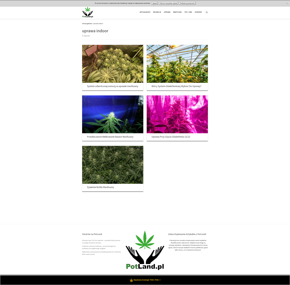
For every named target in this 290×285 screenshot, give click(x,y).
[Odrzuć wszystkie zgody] (287, 3)
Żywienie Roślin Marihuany (100, 187)
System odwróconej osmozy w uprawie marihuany (112, 86)
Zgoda (154, 3)
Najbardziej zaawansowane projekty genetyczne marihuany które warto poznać (101, 253)
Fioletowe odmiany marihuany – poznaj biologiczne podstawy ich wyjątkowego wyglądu (99, 247)
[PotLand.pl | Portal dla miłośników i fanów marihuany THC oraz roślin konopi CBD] (87, 11)
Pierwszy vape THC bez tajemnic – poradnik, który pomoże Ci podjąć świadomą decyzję (101, 241)
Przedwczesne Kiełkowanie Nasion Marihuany (110, 136)
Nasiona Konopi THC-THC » (147, 280)
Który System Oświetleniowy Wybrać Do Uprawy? (176, 86)
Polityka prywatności (187, 3)
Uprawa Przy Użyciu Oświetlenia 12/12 (171, 136)
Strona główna (87, 23)
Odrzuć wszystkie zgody (168, 3)
